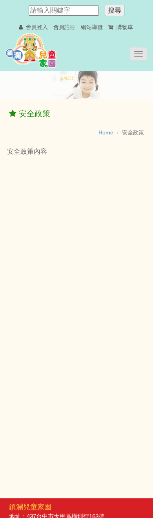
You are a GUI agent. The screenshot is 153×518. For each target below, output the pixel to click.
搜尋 (114, 10)
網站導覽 (92, 27)
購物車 (124, 27)
